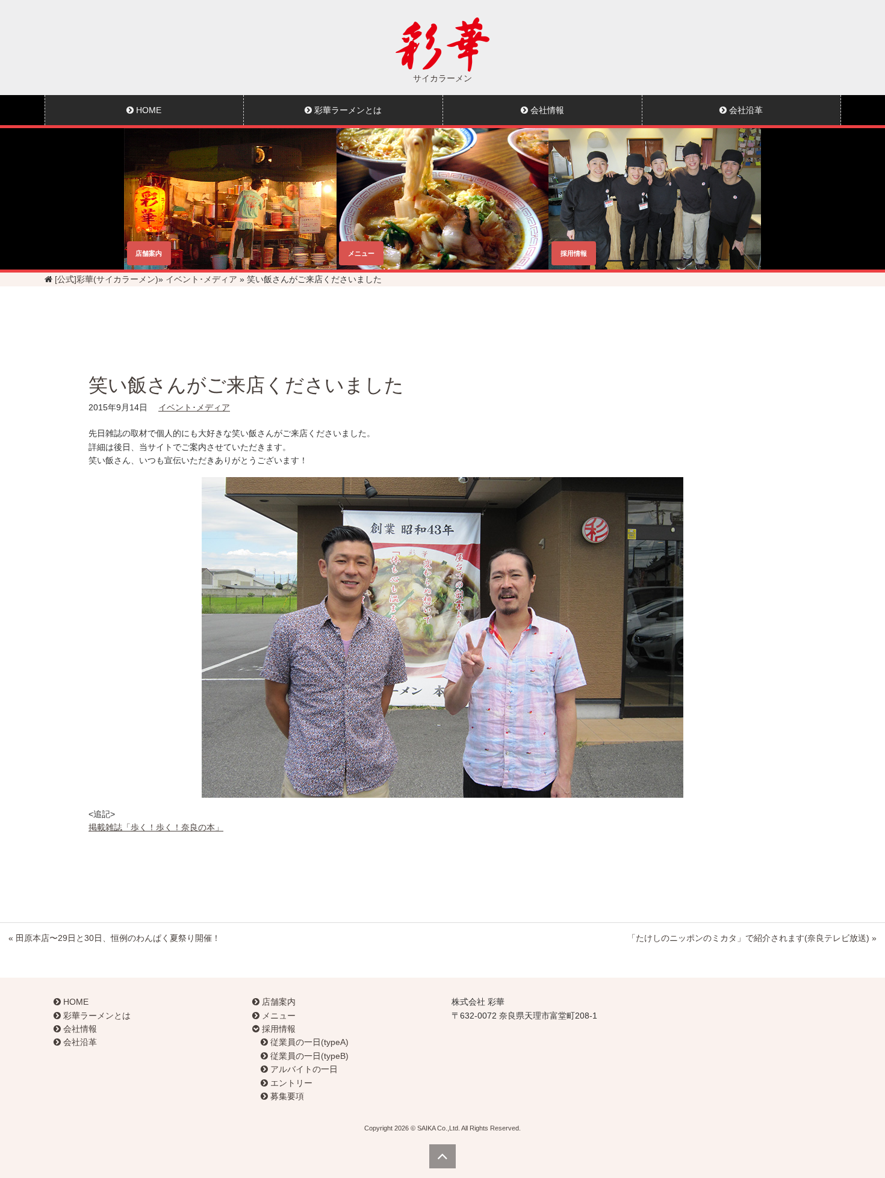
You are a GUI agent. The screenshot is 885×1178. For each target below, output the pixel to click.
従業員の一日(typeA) (308, 1042)
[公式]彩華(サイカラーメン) (106, 279)
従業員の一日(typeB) (308, 1056)
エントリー (290, 1083)
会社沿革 (745, 110)
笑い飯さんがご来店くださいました (246, 385)
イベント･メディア (201, 279)
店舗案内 (277, 1002)
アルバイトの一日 (303, 1069)
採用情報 (277, 1029)
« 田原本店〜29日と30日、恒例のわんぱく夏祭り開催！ (114, 938)
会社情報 (546, 110)
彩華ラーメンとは (347, 110)
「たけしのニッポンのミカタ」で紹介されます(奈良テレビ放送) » (752, 938)
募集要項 (286, 1096)
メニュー (277, 1015)
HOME (147, 110)
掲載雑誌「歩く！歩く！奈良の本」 (155, 827)
